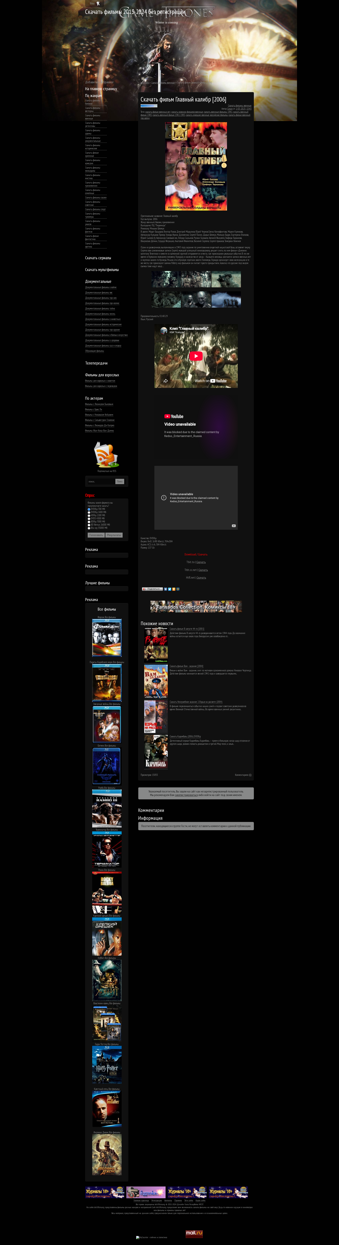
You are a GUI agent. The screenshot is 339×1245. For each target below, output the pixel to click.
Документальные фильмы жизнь (100, 313)
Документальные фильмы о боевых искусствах (106, 335)
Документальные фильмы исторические (103, 324)
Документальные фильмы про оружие (102, 329)
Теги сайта (188, 1200)
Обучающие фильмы (94, 351)
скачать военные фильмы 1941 (218, 112)
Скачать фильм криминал (92, 154)
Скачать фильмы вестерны (92, 109)
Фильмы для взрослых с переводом (101, 386)
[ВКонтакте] (166, 589)
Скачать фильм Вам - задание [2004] (186, 666)
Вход (92, 3)
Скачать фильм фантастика (92, 238)
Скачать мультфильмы (102, 269)
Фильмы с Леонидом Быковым (99, 404)
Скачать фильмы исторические (92, 147)
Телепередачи (96, 363)
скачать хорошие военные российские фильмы (207, 115)
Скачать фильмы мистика (92, 177)
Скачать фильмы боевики (92, 102)
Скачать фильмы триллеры (92, 215)
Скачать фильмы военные (92, 117)
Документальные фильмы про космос (102, 303)
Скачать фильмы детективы (92, 124)
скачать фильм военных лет (157, 112)
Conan (230, 108)
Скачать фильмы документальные (93, 139)
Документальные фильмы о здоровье (102, 340)
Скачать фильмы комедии (92, 162)
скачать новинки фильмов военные (187, 112)
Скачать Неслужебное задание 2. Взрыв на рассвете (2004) (196, 702)
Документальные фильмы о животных (102, 319)
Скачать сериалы (98, 257)
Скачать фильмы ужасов (92, 223)
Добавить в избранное (99, 82)
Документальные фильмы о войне (101, 287)
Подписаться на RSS (107, 471)
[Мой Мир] (178, 589)
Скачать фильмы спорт (95, 209)
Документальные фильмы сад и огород (103, 345)
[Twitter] (170, 589)
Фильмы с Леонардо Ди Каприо (99, 425)
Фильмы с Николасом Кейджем (99, 414)
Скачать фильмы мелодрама (92, 169)
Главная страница (141, 1200)
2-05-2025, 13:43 (244, 108)
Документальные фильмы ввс (98, 292)
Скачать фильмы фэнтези (92, 230)
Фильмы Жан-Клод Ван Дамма (99, 430)
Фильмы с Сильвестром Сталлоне (100, 420)
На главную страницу (101, 88)
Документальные (98, 281)
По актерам (94, 398)
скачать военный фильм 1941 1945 (169, 115)
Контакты (168, 1200)
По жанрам (93, 95)
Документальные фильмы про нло (101, 298)
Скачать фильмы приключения (92, 184)
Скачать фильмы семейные (92, 192)
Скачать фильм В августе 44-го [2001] (187, 628)
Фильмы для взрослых (102, 374)
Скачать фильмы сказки (96, 197)
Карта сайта (200, 1200)
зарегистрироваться (186, 795)
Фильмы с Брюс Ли (93, 409)
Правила (178, 1200)
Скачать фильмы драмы (92, 132)
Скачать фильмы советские (92, 203)
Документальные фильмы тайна (100, 308)
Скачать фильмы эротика (92, 245)
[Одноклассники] (174, 589)
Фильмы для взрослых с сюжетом (100, 380)
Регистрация (156, 1200)
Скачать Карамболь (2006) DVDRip (185, 736)
